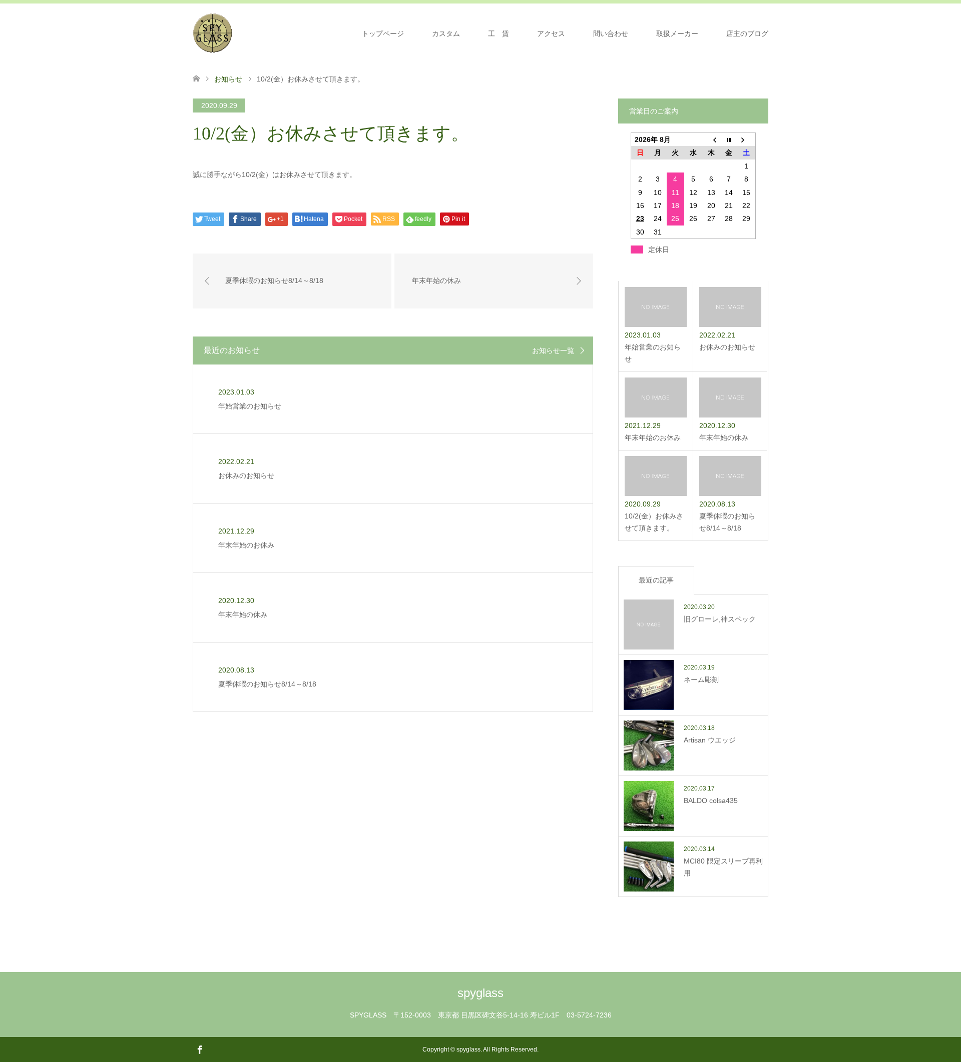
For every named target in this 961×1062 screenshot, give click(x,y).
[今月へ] (729, 139)
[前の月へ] (711, 139)
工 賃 (498, 34)
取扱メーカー (677, 34)
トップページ (383, 34)
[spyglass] (212, 33)
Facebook (200, 1049)
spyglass (480, 993)
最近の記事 (656, 580)
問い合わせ (610, 34)
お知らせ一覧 (553, 350)
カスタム (446, 34)
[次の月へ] (747, 139)
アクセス (551, 34)
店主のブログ (747, 34)
